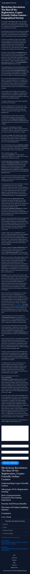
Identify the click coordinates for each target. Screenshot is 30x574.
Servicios (14, 560)
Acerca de (14, 557)
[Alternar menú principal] (26, 2)
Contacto (14, 565)
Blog (14, 562)
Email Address (5, 450)
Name (3, 443)
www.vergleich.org (18, 304)
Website (3, 456)
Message (3, 424)
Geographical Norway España (13, 537)
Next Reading (4, 547)
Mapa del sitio (14, 567)
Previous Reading (5, 540)
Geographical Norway (9, 3)
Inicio (14, 555)
